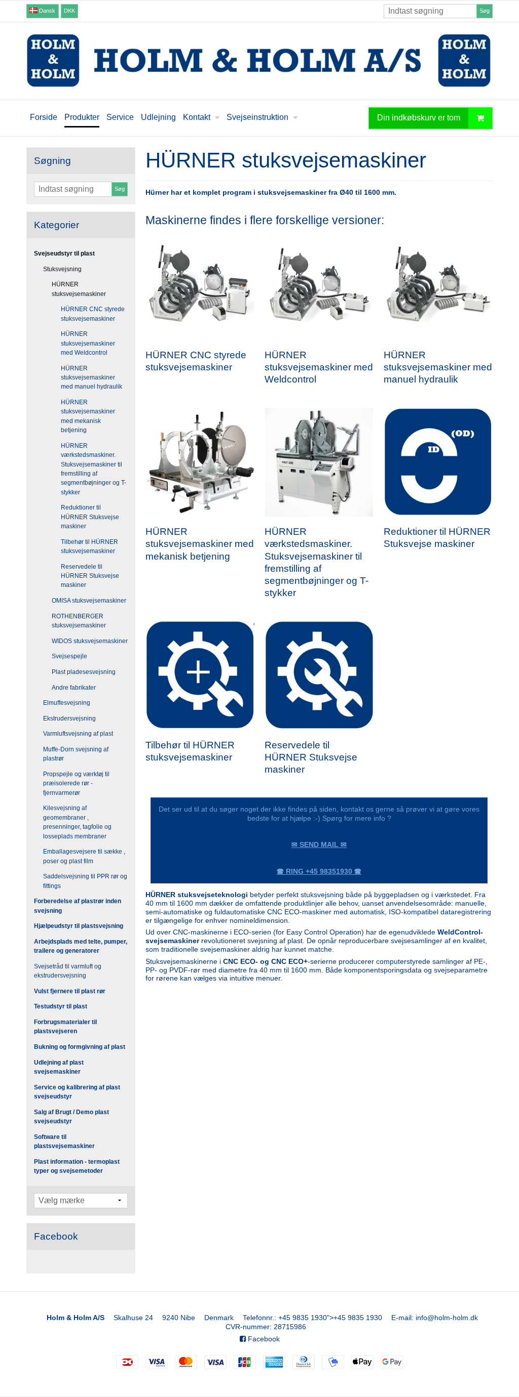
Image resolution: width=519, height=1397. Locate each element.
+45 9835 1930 (302, 1318)
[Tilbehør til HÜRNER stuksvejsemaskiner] (199, 675)
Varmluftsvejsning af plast (78, 733)
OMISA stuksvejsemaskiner (89, 600)
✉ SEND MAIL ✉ (319, 844)
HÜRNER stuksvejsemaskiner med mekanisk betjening (88, 416)
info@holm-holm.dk (447, 1318)
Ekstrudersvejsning (69, 718)
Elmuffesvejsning (66, 702)
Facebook (263, 1339)
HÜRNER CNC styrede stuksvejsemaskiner (93, 314)
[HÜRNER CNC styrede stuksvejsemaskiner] (199, 285)
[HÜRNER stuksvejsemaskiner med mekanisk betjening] (199, 462)
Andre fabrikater (74, 687)
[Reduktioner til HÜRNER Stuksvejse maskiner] (438, 462)
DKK (69, 11)
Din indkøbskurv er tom (418, 117)
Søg (484, 11)
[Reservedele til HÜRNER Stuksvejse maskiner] (319, 675)
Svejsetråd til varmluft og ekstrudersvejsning (67, 971)
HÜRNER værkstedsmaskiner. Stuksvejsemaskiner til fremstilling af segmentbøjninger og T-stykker (93, 469)
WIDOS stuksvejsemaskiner (90, 641)
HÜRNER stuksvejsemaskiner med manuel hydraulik (91, 378)
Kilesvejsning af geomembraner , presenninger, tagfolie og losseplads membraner (77, 822)
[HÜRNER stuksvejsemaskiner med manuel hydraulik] (438, 285)
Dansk (46, 11)
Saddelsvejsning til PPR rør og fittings (85, 881)
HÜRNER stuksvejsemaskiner (79, 289)
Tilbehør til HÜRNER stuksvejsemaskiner (89, 546)
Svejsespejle (69, 656)
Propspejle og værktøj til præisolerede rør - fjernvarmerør (76, 783)
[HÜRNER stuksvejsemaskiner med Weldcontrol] (319, 285)
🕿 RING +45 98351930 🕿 (319, 871)
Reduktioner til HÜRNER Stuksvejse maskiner (90, 517)
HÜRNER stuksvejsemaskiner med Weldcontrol (88, 343)
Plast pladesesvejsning (84, 671)
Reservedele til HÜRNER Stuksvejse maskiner (90, 576)
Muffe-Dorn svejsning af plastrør (75, 754)
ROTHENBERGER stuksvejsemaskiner (79, 621)
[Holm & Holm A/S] (259, 61)
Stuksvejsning (62, 269)
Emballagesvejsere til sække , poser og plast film (84, 856)
